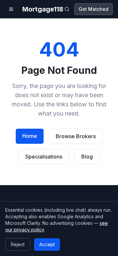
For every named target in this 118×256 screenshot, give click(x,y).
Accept (47, 244)
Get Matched (93, 9)
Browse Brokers (76, 136)
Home (29, 136)
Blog (87, 156)
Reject (18, 244)
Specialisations (43, 156)
